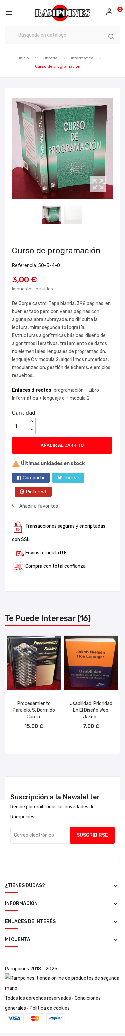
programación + (71, 390)
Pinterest (36, 492)
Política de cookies (50, 1008)
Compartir (34, 478)
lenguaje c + (56, 398)
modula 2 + (82, 398)
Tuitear (71, 478)
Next (114, 148)
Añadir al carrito (62, 445)
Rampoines (17, 969)
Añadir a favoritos (38, 506)
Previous (10, 148)
